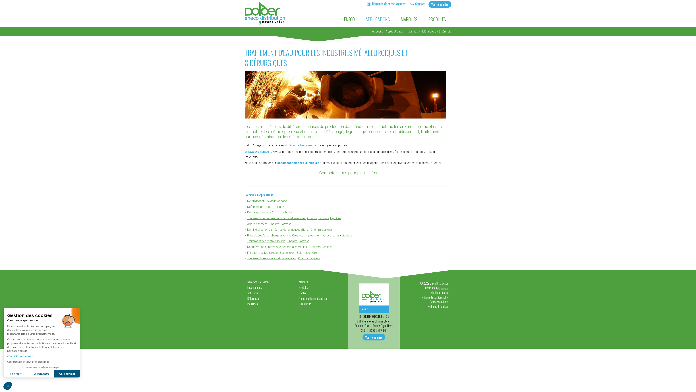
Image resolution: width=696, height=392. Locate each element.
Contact (420, 4)
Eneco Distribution (265, 13)
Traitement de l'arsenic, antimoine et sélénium (276, 218)
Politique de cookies (438, 306)
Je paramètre (41, 373)
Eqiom (301, 252)
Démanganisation (258, 212)
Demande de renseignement (389, 4)
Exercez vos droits (439, 302)
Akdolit (271, 201)
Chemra (312, 218)
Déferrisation (255, 207)
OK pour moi (67, 373)
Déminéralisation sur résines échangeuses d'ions (277, 229)
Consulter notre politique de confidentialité (28, 362)
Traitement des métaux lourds (266, 241)
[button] (7, 385)
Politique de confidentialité (435, 297)
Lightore (347, 235)
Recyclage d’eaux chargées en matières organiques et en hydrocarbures (293, 235)
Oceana (282, 201)
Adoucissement (257, 224)
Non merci (16, 373)
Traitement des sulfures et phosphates (271, 258)
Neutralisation (256, 201)
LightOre (281, 207)
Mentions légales (440, 292)
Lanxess (323, 218)
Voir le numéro (440, 4)
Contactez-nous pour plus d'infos (348, 173)
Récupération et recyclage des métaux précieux (277, 247)
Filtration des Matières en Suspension (271, 252)
